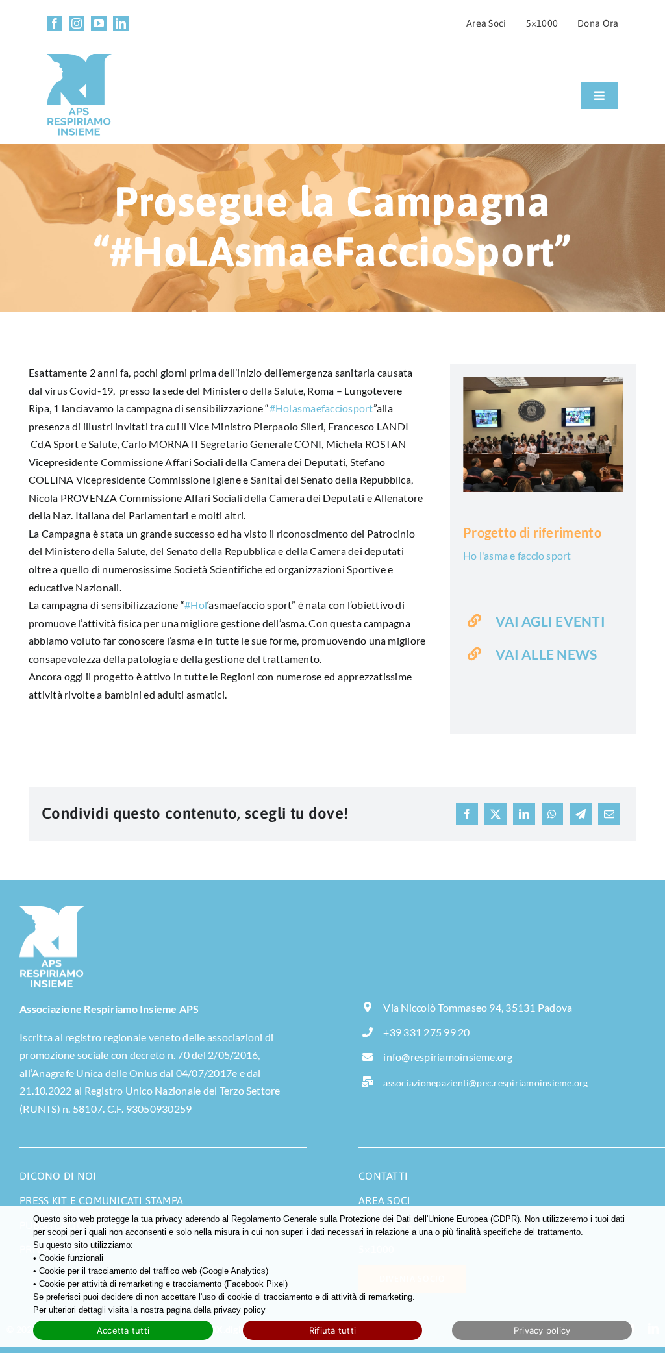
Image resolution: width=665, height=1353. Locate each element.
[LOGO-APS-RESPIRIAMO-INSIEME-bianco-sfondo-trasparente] (51, 911)
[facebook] (54, 23)
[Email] (609, 814)
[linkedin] (121, 23)
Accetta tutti (123, 1330)
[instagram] (76, 23)
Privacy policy (542, 1330)
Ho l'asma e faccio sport (517, 555)
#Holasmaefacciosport (321, 408)
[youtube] (99, 23)
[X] (495, 814)
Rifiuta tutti (332, 1330)
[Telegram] (580, 814)
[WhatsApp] (552, 814)
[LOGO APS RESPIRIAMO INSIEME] (79, 59)
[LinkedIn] (524, 814)
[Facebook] (467, 814)
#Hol (195, 605)
